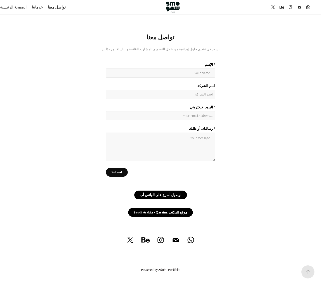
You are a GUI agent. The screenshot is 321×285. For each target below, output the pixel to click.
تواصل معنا (57, 7)
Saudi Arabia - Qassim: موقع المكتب (160, 212)
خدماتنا (37, 7)
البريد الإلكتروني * (202, 107)
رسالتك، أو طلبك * (202, 128)
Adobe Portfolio (169, 269)
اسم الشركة (206, 86)
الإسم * (210, 64)
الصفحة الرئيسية (13, 7)
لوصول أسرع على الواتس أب (160, 195)
